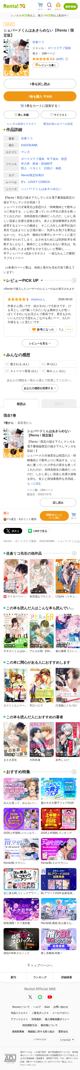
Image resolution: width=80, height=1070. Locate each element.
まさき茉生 (10, 759)
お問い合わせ (60, 1006)
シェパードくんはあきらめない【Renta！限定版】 (49, 433)
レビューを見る (38, 343)
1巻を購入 (40, 96)
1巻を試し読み (40, 83)
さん (38, 299)
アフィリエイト (19, 1019)
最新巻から (25, 422)
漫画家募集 (18, 1031)
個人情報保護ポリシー (57, 1019)
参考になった (45, 329)
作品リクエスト (19, 1012)
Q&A (47, 1006)
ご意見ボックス (40, 1012)
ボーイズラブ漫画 (59, 48)
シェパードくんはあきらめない (41, 189)
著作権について (49, 1025)
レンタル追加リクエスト (21, 123)
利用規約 (36, 1019)
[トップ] (11, 6)
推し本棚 (23, 115)
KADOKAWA (29, 145)
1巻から (9, 422)
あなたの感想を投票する (38, 388)
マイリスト (60, 115)
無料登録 (70, 6)
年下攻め (52, 159)
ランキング (40, 977)
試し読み (58, 502)
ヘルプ (37, 1006)
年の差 (25, 163)
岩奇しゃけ (62, 759)
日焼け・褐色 (52, 168)
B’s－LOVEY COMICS (35, 182)
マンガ (25, 152)
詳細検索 (66, 977)
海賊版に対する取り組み (41, 1031)
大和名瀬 (35, 759)
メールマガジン (60, 1012)
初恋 (64, 159)
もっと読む (34, 483)
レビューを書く (47, 65)
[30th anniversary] (22, 6)
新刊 (13, 977)
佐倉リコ (38, 42)
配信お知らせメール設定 (58, 123)
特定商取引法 (29, 1025)
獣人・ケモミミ (31, 168)
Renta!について (21, 1006)
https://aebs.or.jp (28, 1064)
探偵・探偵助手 (42, 163)
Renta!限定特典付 (32, 175)
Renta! (8, 541)
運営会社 (63, 1031)
